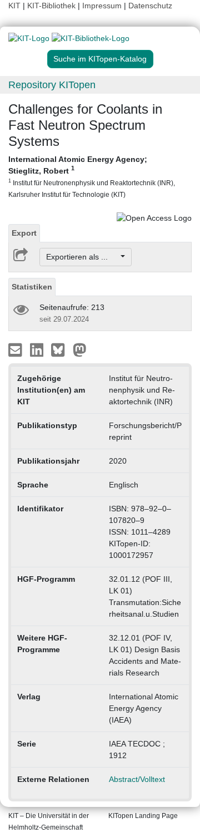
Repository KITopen (52, 84)
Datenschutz (150, 5)
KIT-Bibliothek (52, 5)
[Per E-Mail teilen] (16, 349)
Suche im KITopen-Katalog (100, 58)
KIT (14, 5)
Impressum (102, 5)
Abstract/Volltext (137, 779)
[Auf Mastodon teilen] (80, 349)
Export (24, 232)
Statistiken (32, 286)
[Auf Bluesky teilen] (61, 349)
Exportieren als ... (82, 256)
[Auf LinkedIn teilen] (38, 349)
